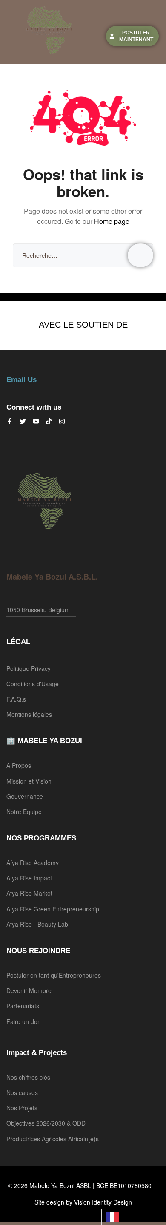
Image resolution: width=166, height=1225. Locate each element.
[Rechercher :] (83, 255)
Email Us (21, 380)
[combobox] (129, 1217)
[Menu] (9, 32)
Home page (111, 221)
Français (129, 1217)
